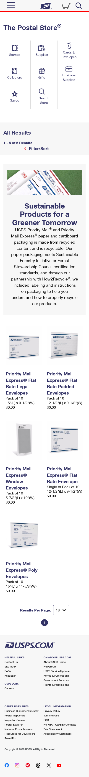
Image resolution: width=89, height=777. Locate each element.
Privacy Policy (52, 710)
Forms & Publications (56, 675)
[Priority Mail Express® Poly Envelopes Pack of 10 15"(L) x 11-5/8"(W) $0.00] (24, 535)
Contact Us (11, 661)
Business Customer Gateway (22, 710)
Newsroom (50, 666)
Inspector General (15, 719)
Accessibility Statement (57, 733)
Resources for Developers (20, 733)
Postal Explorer (14, 724)
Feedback (10, 675)
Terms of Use (51, 715)
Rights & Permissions (56, 684)
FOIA (46, 719)
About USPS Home (55, 661)
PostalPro (10, 738)
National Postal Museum (19, 729)
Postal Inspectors (15, 715)
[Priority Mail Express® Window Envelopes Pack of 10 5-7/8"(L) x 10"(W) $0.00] (24, 440)
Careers (9, 688)
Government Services (56, 680)
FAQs (8, 671)
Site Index (10, 666)
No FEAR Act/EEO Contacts (60, 724)
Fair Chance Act (53, 729)
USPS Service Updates (57, 671)
